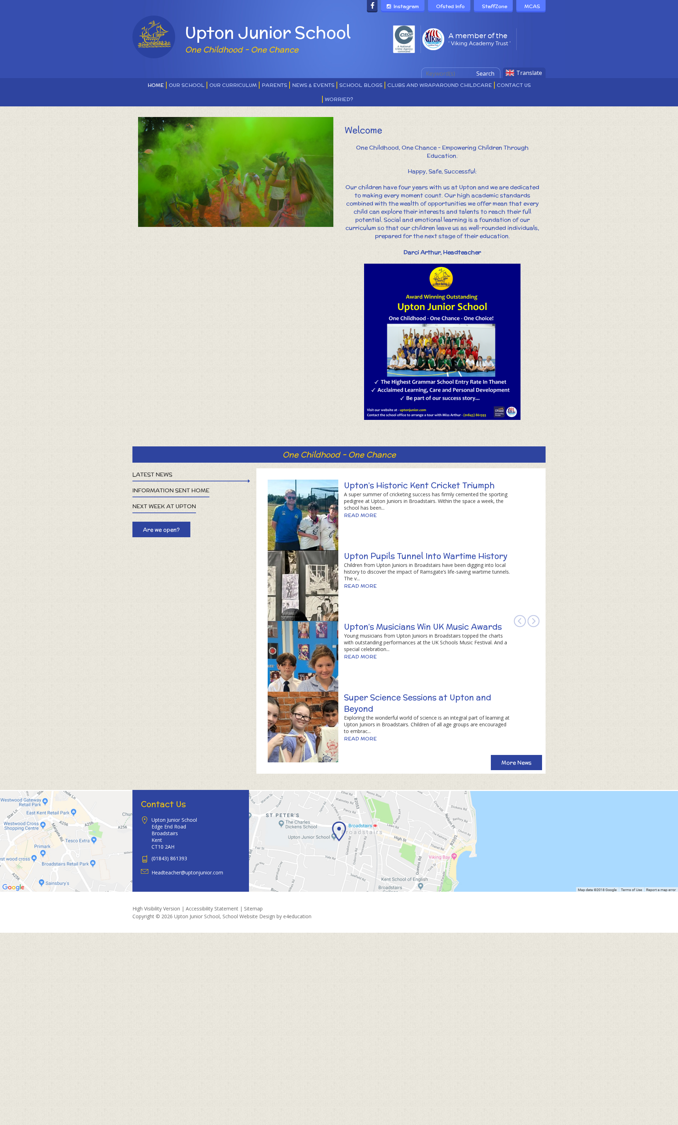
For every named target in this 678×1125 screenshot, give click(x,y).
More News (516, 762)
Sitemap (253, 908)
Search (485, 73)
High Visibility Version (156, 908)
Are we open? (161, 529)
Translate (529, 73)
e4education (297, 916)
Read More (360, 515)
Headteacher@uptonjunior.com (187, 872)
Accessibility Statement (212, 908)
